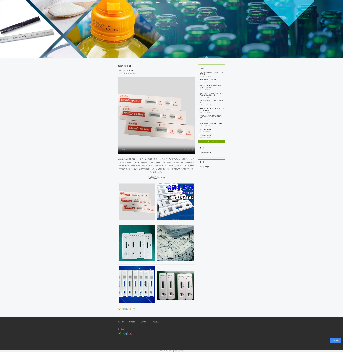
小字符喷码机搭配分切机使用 (208, 79)
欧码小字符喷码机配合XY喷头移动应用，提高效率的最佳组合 (211, 86)
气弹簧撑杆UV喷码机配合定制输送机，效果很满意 (211, 73)
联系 (154, 322)
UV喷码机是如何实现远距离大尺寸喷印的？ (211, 116)
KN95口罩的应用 (204, 167)
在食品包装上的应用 (205, 135)
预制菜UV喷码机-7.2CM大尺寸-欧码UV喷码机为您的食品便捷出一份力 (211, 94)
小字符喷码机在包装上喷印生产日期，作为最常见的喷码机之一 (212, 109)
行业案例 (120, 73)
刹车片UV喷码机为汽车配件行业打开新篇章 (211, 101)
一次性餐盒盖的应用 (205, 152)
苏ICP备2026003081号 (166, 351)
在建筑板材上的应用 (205, 129)
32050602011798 (178, 351)
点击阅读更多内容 (212, 141)
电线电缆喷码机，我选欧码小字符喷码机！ (212, 123)
